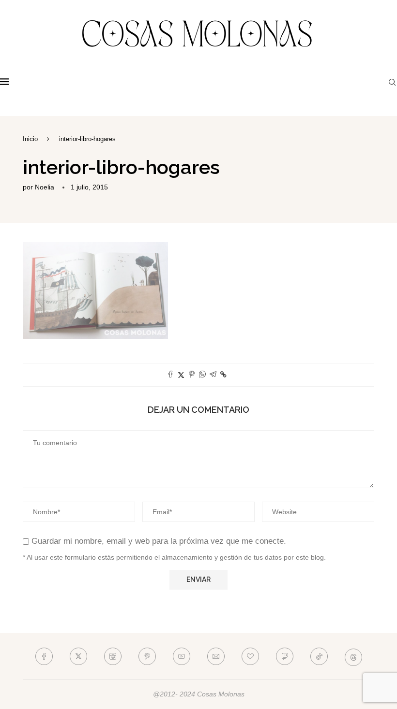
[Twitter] (78, 656)
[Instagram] (113, 656)
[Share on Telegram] (213, 375)
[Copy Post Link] (223, 374)
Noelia (44, 187)
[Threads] (353, 656)
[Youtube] (181, 656)
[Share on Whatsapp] (202, 375)
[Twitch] (284, 656)
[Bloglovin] (250, 656)
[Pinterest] (147, 656)
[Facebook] (44, 656)
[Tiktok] (319, 656)
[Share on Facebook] (170, 375)
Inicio (30, 139)
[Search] (392, 82)
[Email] (216, 656)
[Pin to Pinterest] (191, 375)
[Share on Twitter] (181, 375)
